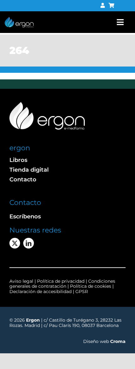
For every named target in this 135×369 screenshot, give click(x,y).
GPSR (81, 291)
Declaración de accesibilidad (40, 291)
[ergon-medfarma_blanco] (47, 104)
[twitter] (14, 243)
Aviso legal (21, 281)
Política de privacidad (61, 281)
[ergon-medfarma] (19, 19)
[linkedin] (28, 243)
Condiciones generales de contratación (62, 283)
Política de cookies (90, 286)
